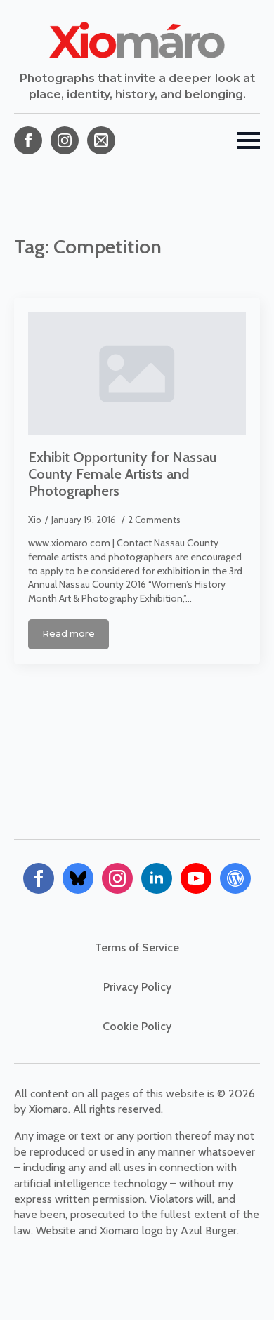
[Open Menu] (248, 140)
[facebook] (28, 140)
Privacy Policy (137, 987)
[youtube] (196, 878)
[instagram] (65, 140)
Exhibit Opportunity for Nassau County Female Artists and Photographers (122, 474)
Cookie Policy (137, 1026)
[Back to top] (239, 1285)
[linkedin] (156, 878)
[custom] (101, 140)
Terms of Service (137, 947)
